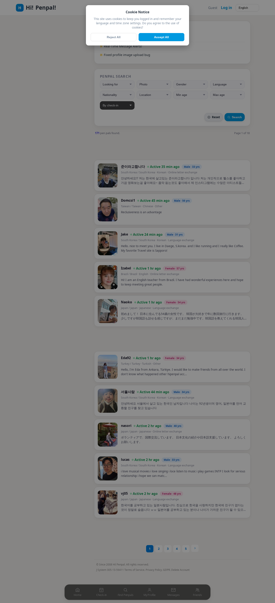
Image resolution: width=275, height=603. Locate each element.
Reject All (114, 37)
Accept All (161, 37)
